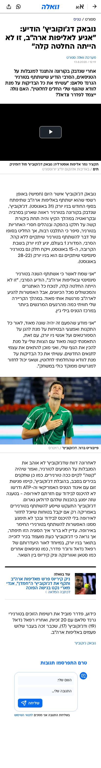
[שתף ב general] (9, 6)
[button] (80, 6)
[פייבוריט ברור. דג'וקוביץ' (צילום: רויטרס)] (50, 415)
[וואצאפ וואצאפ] (18, 6)
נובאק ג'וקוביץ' (85, 643)
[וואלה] (50, 6)
